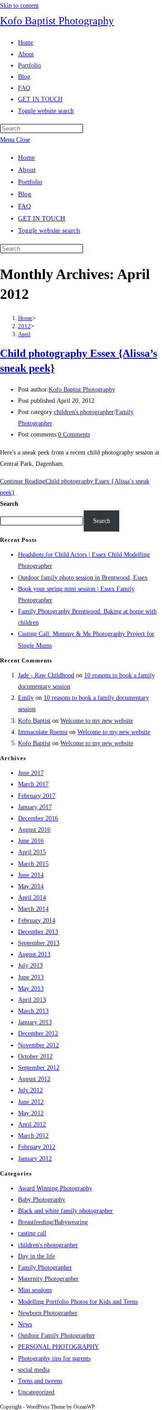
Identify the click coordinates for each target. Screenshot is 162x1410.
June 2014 (31, 875)
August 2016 (34, 829)
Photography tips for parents (54, 1358)
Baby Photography (41, 1199)
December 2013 (38, 931)
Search (9, 503)
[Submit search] (88, 251)
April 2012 (32, 1124)
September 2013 (38, 943)
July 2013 (30, 965)
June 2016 (31, 841)
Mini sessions (35, 1290)
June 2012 (31, 1102)
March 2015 (33, 863)
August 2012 (34, 1079)
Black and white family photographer (65, 1210)
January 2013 (35, 1022)
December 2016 (38, 818)
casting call (32, 1233)
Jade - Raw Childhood (46, 675)
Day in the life (36, 1256)
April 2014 (32, 897)
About (27, 169)
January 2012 (35, 1158)
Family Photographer (45, 1267)
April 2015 (32, 852)
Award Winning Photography (55, 1188)
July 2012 (30, 1090)
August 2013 (34, 954)
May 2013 (31, 988)
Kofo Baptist (34, 720)
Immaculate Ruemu (43, 732)
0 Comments (74, 434)
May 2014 (31, 886)
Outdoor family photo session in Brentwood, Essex (83, 577)
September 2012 (38, 1067)
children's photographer (84, 412)
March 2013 (33, 1011)
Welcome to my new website (96, 720)
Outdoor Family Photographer (56, 1335)
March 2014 (33, 908)
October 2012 (35, 1056)
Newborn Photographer (47, 1313)
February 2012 (36, 1147)
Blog (25, 194)
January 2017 (35, 807)
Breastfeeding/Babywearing (53, 1222)
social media (34, 1369)
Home (26, 157)
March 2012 (33, 1135)
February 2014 (36, 920)
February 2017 (36, 796)
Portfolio (30, 181)
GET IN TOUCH (41, 218)
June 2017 (31, 773)
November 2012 (38, 1045)
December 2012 (38, 1033)
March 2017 (33, 784)
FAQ (24, 206)
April (24, 334)
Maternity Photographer (48, 1278)
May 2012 (31, 1113)
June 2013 (31, 977)
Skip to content (19, 5)
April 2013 (32, 999)
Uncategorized (36, 1392)
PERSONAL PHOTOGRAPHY (58, 1346)
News (25, 1324)
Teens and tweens (40, 1381)
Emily (26, 697)
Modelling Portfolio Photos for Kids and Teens (78, 1301)
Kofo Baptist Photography (57, 21)
